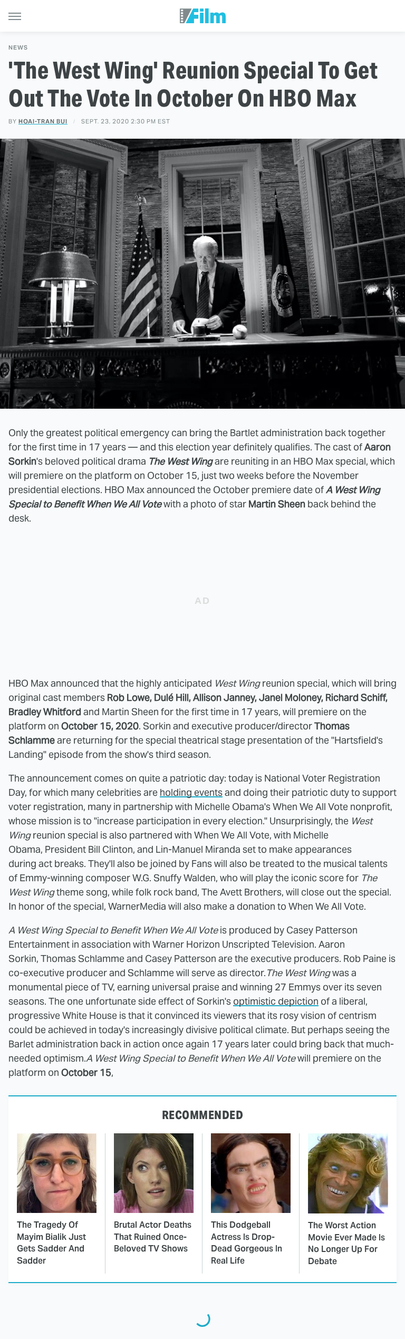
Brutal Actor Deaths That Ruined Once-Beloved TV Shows (152, 1236)
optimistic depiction (276, 1001)
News (18, 47)
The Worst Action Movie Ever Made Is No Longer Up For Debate (346, 1243)
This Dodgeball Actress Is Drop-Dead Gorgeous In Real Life (246, 1242)
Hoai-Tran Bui (43, 121)
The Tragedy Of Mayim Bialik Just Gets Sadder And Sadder (51, 1242)
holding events (191, 792)
